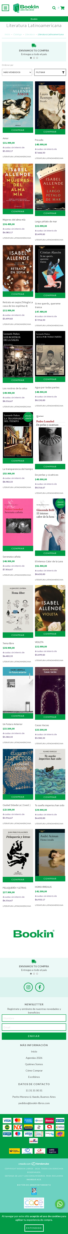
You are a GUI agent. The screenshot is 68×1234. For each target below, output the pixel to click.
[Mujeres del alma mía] (18, 186)
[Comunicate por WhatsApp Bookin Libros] (59, 1204)
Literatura (29, 34)
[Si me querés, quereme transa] (50, 269)
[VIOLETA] (50, 608)
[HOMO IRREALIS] (50, 852)
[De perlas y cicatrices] (50, 438)
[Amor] (18, 104)
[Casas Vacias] (50, 690)
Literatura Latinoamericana (17, 156)
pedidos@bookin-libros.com (34, 1103)
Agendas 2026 (34, 1057)
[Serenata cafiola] (18, 522)
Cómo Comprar (34, 1070)
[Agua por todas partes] (50, 353)
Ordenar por (7, 65)
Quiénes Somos (34, 1064)
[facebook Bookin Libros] (39, 987)
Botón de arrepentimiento (34, 1185)
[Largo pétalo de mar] (50, 187)
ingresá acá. (34, 1179)
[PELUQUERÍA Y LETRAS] (18, 853)
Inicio (7, 34)
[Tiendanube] (34, 1165)
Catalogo (17, 34)
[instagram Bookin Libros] (28, 987)
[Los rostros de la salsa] (18, 354)
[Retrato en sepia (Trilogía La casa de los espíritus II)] (18, 268)
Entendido (34, 1228)
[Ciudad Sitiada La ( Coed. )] (18, 771)
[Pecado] (50, 105)
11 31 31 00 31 (34, 1090)
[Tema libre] (18, 609)
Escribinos (34, 1076)
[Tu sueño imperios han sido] (50, 771)
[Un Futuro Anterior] (18, 690)
